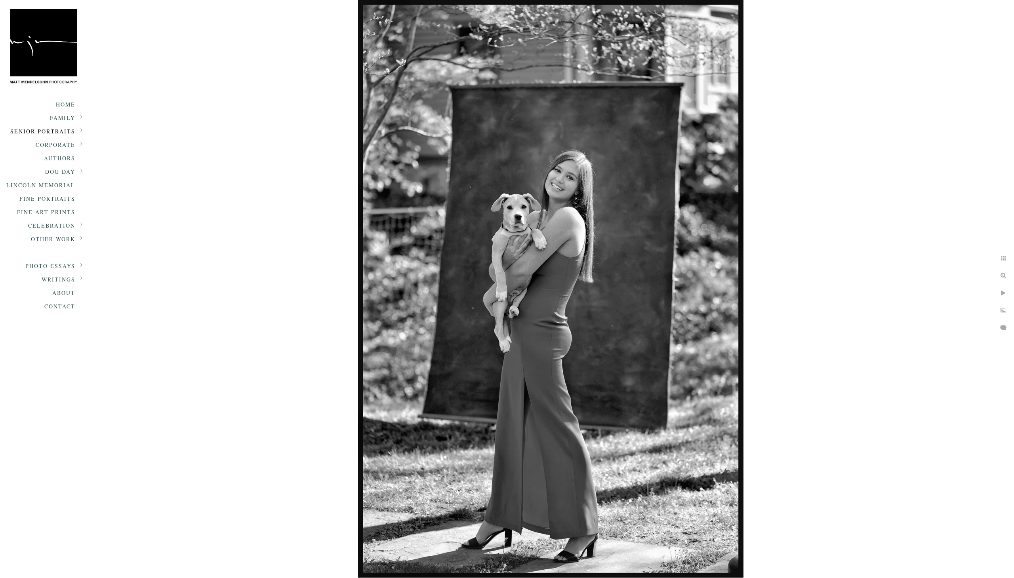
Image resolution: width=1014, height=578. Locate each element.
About (63, 293)
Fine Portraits (47, 198)
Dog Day (60, 171)
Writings (58, 279)
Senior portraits (42, 131)
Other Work (53, 239)
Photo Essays (50, 266)
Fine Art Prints (46, 212)
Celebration (51, 225)
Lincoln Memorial (40, 185)
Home (65, 104)
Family (62, 118)
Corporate (55, 144)
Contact (59, 306)
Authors (59, 158)
